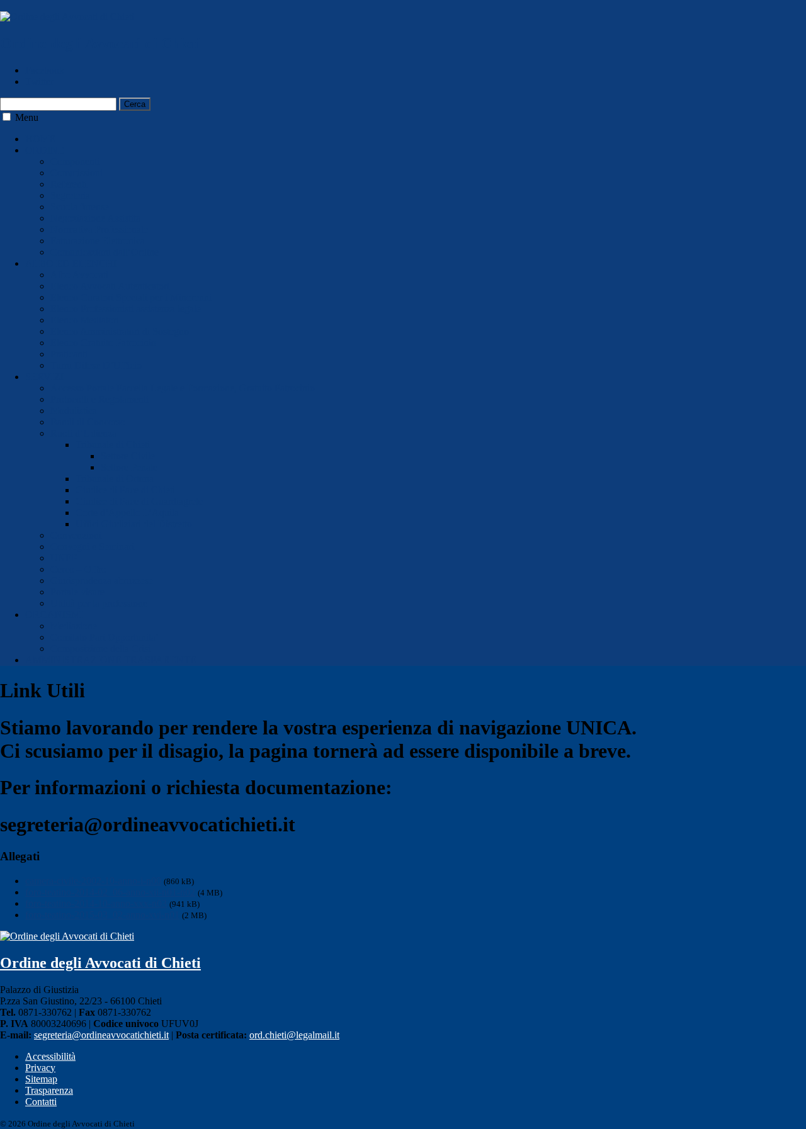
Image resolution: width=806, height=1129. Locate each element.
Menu (26, 117)
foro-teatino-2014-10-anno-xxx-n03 (96, 903)
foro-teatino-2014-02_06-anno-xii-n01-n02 (110, 892)
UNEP (63, 558)
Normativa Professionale (99, 229)
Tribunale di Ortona (115, 478)
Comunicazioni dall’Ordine (104, 252)
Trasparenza (49, 1090)
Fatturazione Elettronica (97, 240)
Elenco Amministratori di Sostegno (119, 331)
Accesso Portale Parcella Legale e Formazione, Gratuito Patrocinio (182, 388)
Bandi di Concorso (87, 422)
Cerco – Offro (78, 569)
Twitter (39, 81)
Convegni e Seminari (92, 546)
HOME (40, 138)
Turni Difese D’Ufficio (96, 365)
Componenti (74, 161)
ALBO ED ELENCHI (70, 263)
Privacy (40, 1067)
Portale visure (77, 592)
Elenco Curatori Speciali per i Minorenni (131, 297)
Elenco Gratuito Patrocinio (103, 342)
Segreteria (70, 195)
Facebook (44, 70)
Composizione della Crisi (100, 648)
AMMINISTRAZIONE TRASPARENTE (110, 659)
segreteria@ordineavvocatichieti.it (101, 1035)
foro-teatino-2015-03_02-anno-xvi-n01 (102, 914)
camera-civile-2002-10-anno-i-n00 (93, 880)
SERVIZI (44, 376)
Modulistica (73, 410)
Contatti (41, 1101)
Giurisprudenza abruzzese (101, 580)
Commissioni (76, 172)
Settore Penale (129, 467)
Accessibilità (50, 1056)
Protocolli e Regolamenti (99, 399)
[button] (7, 117)
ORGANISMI (54, 614)
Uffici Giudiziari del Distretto (134, 524)
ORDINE (44, 150)
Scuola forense (79, 206)
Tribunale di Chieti (113, 444)
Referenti (68, 184)
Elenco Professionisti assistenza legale (125, 308)
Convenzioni (75, 535)
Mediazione (73, 626)
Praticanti (69, 354)
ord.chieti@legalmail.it (294, 1035)
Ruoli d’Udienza (83, 433)
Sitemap (41, 1079)
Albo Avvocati (79, 274)
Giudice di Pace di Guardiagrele (139, 501)
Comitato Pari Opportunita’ (104, 637)
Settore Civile (128, 456)
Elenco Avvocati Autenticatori (109, 286)
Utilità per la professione (98, 603)
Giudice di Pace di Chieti (125, 490)
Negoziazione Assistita (95, 218)
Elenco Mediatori (84, 320)
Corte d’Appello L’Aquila (127, 512)
